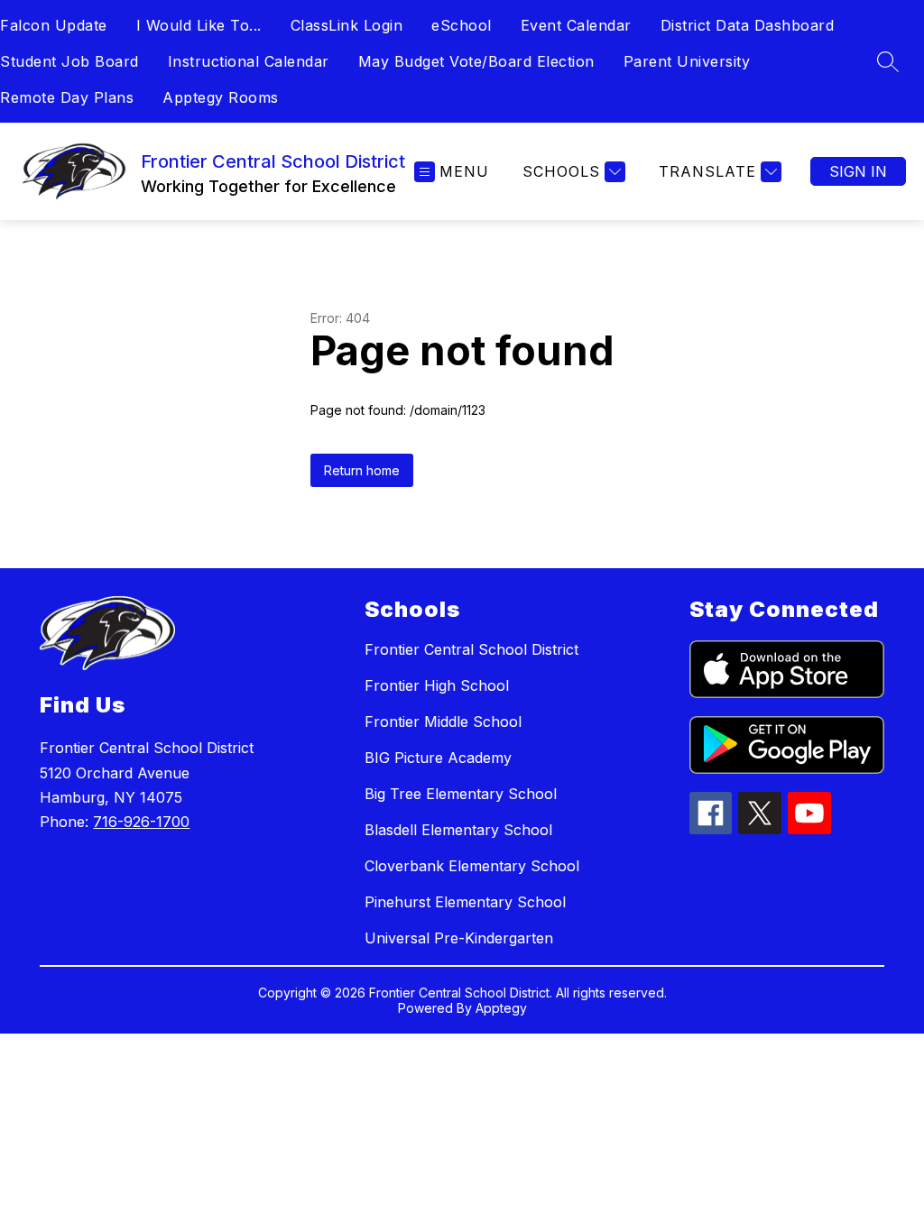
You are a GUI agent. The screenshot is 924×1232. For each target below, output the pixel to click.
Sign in (858, 171)
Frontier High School (437, 685)
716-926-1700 (141, 822)
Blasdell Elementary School (458, 830)
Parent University (687, 61)
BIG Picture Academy (438, 758)
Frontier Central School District (471, 649)
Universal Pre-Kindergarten (459, 938)
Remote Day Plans (67, 97)
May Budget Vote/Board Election (476, 61)
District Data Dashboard (748, 25)
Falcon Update (53, 25)
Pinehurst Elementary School (465, 902)
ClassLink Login (347, 25)
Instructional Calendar (248, 61)
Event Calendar (576, 25)
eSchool (461, 25)
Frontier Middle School (443, 722)
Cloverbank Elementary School (472, 866)
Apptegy (501, 1008)
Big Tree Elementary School (461, 794)
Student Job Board (69, 61)
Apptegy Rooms (220, 97)
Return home (362, 470)
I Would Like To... (199, 25)
